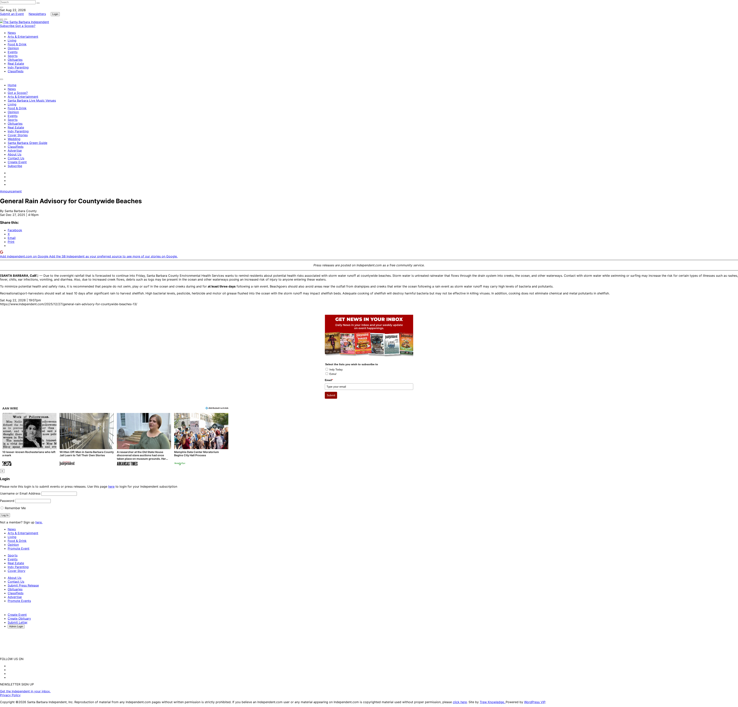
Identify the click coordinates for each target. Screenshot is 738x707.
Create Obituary (19, 618)
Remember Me (15, 508)
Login (55, 14)
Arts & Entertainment (23, 36)
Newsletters (37, 14)
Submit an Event (12, 14)
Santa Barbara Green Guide (27, 143)
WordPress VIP (534, 702)
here (111, 486)
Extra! (333, 373)
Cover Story (16, 571)
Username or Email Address (20, 493)
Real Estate (16, 63)
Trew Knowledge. (493, 702)
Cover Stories (18, 135)
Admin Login (16, 626)
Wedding (14, 139)
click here (460, 702)
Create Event (17, 162)
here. (38, 522)
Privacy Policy (10, 695)
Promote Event (18, 548)
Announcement (11, 191)
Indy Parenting (18, 67)
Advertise (15, 150)
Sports (12, 56)
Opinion (13, 48)
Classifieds (15, 71)
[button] (29, 440)
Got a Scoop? (25, 26)
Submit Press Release (23, 585)
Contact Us (16, 158)
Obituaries (15, 60)
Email (329, 380)
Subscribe (7, 26)
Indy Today (336, 369)
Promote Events (19, 601)
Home (12, 85)
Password (7, 501)
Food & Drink (17, 44)
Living (12, 40)
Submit (331, 395)
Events (12, 52)
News (12, 33)
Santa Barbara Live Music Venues (32, 100)
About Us (14, 154)
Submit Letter (17, 622)
